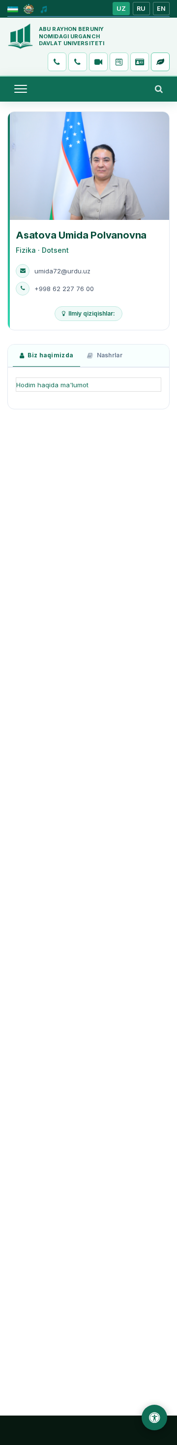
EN (161, 8)
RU (141, 8)
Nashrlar (109, 355)
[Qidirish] (159, 89)
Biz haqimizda (50, 355)
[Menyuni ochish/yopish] (20, 89)
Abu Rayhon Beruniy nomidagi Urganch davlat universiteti (71, 36)
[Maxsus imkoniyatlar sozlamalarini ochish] (154, 1417)
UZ (121, 8)
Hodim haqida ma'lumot (52, 385)
